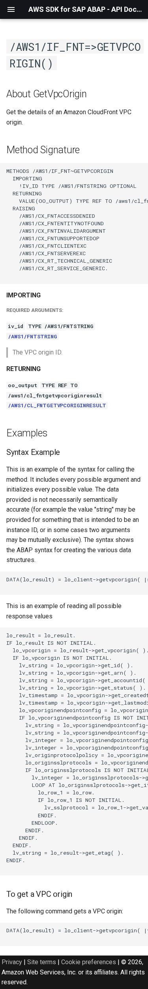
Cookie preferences (88, 962)
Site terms (41, 962)
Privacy (12, 962)
